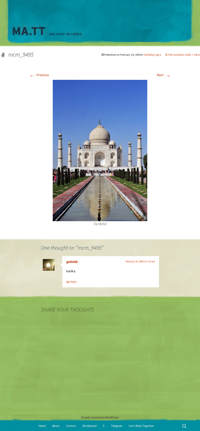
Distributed (89, 426)
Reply (73, 281)
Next (164, 75)
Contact (71, 426)
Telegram (116, 426)
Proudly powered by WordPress (100, 417)
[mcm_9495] (100, 150)
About (56, 426)
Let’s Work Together (141, 426)
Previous (39, 75)
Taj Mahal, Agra (152, 54)
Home (42, 426)
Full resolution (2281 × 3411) (184, 54)
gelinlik (72, 261)
